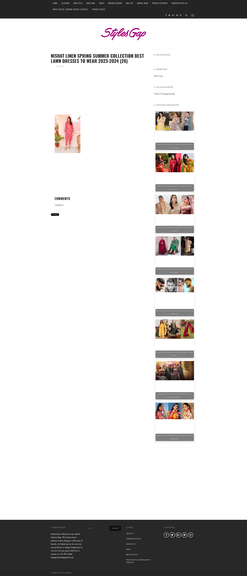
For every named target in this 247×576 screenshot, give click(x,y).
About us (129, 534)
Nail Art (129, 3)
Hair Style (78, 3)
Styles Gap (158, 76)
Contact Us (130, 544)
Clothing (65, 3)
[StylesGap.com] (123, 33)
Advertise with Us (179, 3)
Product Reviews (159, 3)
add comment (60, 66)
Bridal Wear (142, 3)
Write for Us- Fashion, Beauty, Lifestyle (70, 9)
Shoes (101, 3)
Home (55, 3)
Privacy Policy (98, 9)
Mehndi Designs (115, 3)
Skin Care (91, 3)
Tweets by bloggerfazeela (164, 93)
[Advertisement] (98, 94)
